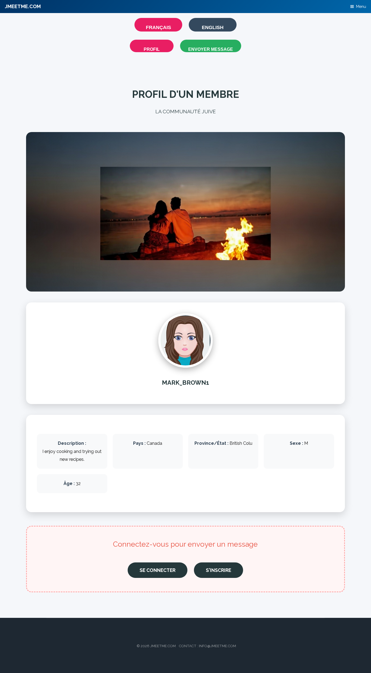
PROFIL (152, 49)
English (213, 27)
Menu (361, 6)
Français (158, 27)
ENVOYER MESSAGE (210, 49)
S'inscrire (218, 570)
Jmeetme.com (23, 6)
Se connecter (157, 570)
